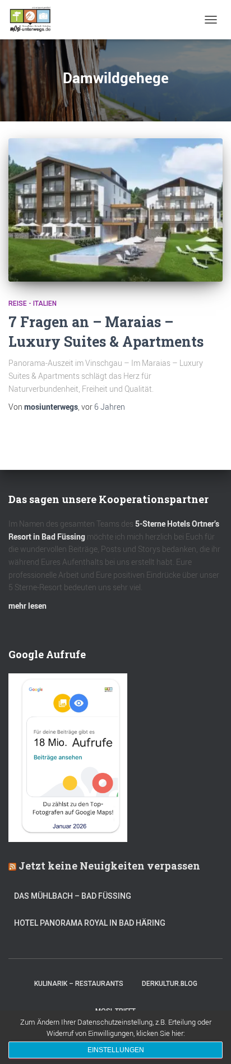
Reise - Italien (32, 303)
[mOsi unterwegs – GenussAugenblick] (34, 20)
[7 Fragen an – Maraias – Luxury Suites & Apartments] (115, 210)
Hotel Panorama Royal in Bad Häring (89, 922)
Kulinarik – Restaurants (78, 984)
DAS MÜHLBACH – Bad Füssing (72, 895)
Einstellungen (115, 1050)
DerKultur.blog (169, 984)
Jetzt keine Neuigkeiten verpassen (109, 865)
